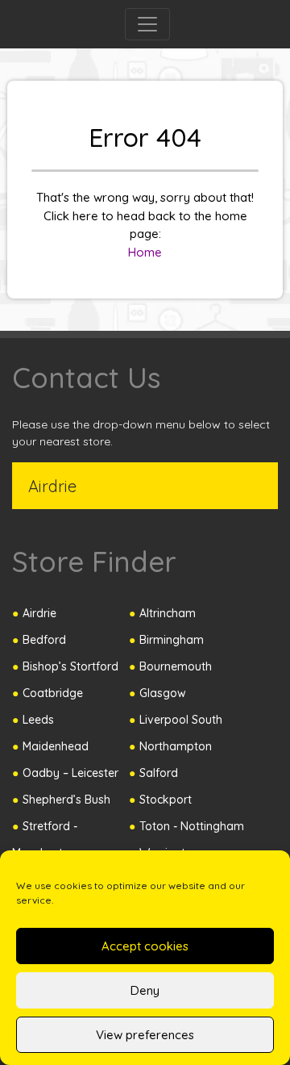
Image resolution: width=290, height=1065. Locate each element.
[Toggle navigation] (147, 24)
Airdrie (39, 613)
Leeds (38, 719)
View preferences (145, 1034)
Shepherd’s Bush (66, 799)
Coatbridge (53, 693)
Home (145, 252)
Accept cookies (145, 946)
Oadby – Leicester (70, 773)
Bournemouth (175, 666)
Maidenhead (56, 746)
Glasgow (162, 693)
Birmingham (171, 640)
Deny (145, 990)
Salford (158, 773)
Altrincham (167, 613)
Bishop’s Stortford (70, 666)
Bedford (44, 640)
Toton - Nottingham (191, 826)
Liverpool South (180, 719)
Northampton (175, 746)
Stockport (165, 799)
